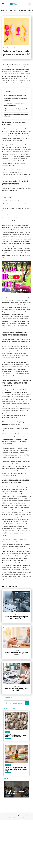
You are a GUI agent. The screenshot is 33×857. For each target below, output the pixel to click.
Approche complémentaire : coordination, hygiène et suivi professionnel (16, 115)
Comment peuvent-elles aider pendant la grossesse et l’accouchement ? (15, 99)
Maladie (8, 764)
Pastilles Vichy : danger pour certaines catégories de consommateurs (15, 736)
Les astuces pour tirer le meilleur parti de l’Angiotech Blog (16, 689)
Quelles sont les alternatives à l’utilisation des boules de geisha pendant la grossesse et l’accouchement (15, 110)
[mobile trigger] (3, 4)
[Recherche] (25, 4)
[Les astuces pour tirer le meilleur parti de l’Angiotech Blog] (16, 673)
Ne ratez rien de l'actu (9, 586)
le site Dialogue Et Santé (20, 572)
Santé (8, 732)
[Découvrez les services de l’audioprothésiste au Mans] (16, 637)
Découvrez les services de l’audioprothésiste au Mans (16, 653)
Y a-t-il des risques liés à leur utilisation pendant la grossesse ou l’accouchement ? (14, 105)
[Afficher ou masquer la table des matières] (21, 91)
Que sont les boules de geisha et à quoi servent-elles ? (15, 95)
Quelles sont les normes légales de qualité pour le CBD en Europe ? (16, 618)
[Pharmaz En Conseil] (13, 4)
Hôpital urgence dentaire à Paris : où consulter (16, 792)
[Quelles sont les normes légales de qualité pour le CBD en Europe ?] (16, 601)
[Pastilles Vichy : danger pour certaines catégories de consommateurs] (16, 721)
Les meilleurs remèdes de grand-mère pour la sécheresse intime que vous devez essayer (16, 769)
